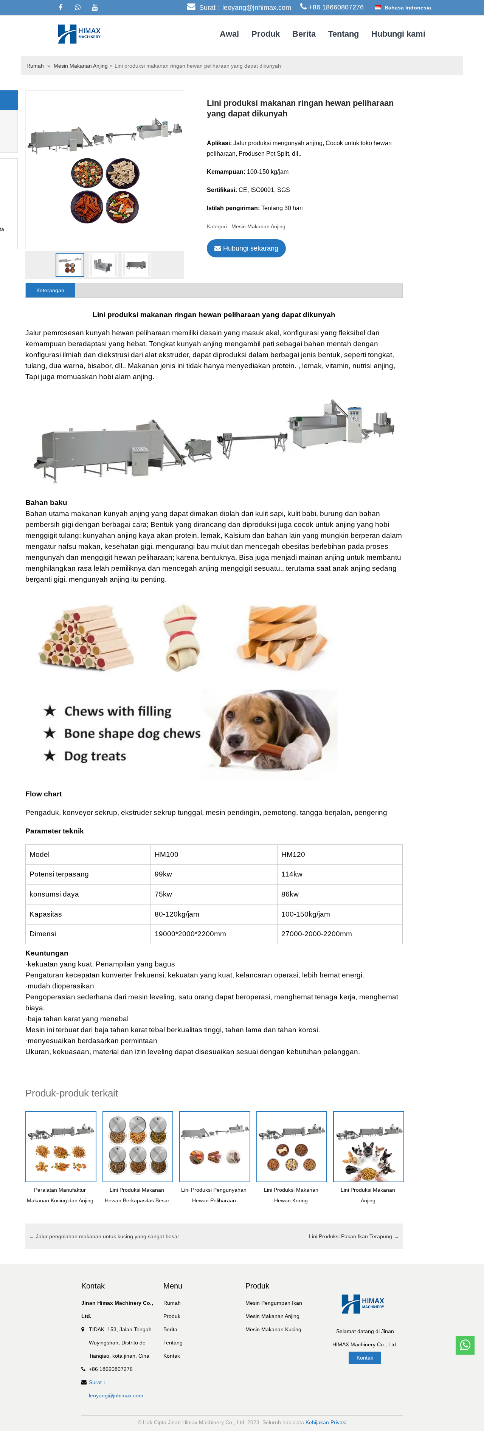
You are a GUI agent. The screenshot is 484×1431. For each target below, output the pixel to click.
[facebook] (60, 7)
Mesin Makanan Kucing (273, 1329)
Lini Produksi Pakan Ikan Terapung (354, 1236)
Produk (265, 34)
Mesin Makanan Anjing (81, 66)
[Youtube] (94, 7)
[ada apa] (77, 7)
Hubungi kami (398, 34)
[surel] (465, 1322)
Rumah (35, 66)
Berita (304, 34)
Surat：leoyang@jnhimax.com (245, 7)
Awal (229, 34)
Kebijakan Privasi (326, 1422)
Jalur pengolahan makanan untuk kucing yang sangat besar (104, 1236)
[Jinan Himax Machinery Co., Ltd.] (81, 34)
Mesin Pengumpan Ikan (273, 1303)
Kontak (171, 1356)
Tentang (343, 34)
